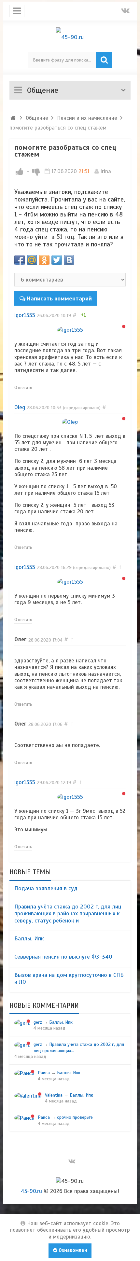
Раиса (44, 1072)
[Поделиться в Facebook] (19, 260)
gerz (38, 1022)
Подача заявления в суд (45, 888)
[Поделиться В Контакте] (69, 260)
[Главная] (13, 118)
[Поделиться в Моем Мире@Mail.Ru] (32, 260)
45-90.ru (31, 1191)
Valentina (54, 1095)
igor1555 (24, 315)
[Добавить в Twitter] (56, 260)
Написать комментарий (59, 298)
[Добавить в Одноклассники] (44, 260)
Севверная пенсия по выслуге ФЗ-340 (63, 956)
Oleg (19, 407)
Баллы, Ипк (29, 938)
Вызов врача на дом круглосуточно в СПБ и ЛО (69, 978)
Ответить (23, 387)
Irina (105, 171)
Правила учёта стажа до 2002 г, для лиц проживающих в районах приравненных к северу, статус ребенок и (67, 913)
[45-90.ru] (70, 37)
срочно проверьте (75, 1117)
